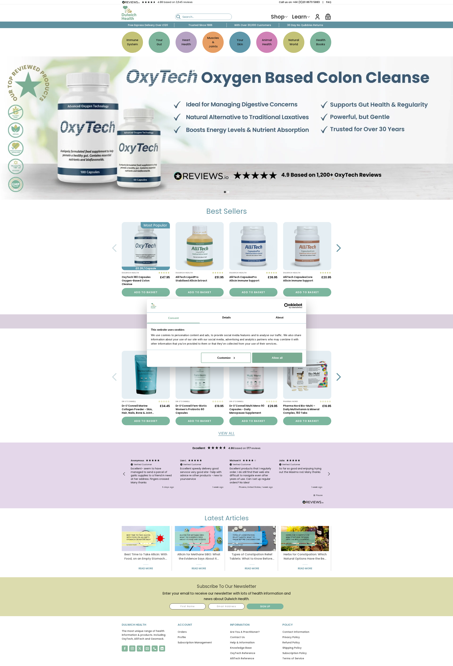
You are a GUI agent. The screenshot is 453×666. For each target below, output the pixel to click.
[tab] (225, 192)
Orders (182, 632)
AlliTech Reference (242, 658)
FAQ (328, 2)
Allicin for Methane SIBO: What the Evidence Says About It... (198, 556)
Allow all (277, 357)
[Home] (129, 13)
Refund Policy (291, 642)
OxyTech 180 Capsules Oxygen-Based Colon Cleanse (136, 280)
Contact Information (295, 632)
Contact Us (237, 637)
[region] (226, 474)
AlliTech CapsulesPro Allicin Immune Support (244, 278)
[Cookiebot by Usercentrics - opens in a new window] (286, 306)
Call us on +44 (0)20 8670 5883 (299, 2)
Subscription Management (195, 642)
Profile (182, 637)
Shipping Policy (292, 648)
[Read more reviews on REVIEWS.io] (313, 503)
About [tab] (279, 317)
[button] (328, 17)
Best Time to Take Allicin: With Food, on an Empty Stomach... (145, 556)
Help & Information (242, 642)
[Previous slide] (114, 248)
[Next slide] (339, 248)
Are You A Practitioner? (245, 632)
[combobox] (203, 17)
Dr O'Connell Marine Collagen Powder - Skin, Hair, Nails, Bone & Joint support (137, 409)
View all (226, 433)
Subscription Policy (294, 653)
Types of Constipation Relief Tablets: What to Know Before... (252, 556)
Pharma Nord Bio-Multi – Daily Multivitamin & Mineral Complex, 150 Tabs (301, 409)
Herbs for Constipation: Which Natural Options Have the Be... (305, 556)
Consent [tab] (173, 317)
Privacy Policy (291, 637)
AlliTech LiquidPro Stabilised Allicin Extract (191, 278)
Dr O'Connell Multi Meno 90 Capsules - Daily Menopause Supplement (246, 409)
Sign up (265, 606)
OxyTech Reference (242, 653)
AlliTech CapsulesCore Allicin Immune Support (298, 278)
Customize (224, 357)
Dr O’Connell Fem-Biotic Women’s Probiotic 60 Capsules (191, 409)
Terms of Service (293, 658)
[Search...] (178, 17)
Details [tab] (226, 317)
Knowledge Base (241, 648)
